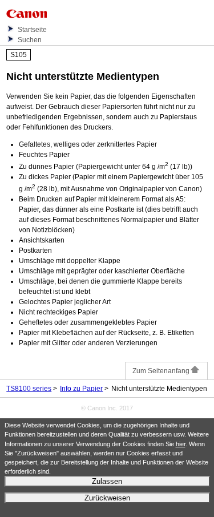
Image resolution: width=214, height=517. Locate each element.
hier (180, 444)
